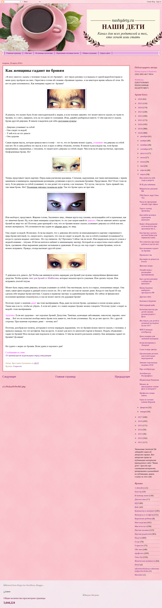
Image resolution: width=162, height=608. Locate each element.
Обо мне (28, 53)
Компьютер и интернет (145, 511)
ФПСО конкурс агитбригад (146, 330)
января (143, 411)
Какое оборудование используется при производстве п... (148, 226)
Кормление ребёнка (143, 518)
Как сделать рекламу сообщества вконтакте (149, 281)
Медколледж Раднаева (149, 380)
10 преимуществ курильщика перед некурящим (28, 355)
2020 (140, 124)
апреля (143, 170)
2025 (140, 103)
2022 (140, 116)
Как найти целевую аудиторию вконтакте (148, 217)
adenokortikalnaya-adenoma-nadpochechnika (147, 570)
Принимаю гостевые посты (67, 53)
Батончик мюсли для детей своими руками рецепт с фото (148, 313)
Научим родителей (143, 534)
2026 (140, 99)
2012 (140, 438)
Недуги (138, 538)
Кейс (137, 507)
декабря (144, 136)
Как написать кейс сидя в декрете (147, 179)
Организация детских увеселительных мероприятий (149, 355)
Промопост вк (146, 255)
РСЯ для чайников (147, 184)
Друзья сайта (145, 297)
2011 (140, 442)
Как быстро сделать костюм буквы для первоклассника (148, 235)
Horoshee (139, 575)
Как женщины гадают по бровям (149, 249)
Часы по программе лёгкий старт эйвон (149, 203)
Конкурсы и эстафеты (144, 515)
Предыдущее (122, 376)
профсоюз (139, 553)
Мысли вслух (140, 526)
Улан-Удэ (139, 557)
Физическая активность (145, 561)
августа (143, 153)
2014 (140, 430)
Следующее (9, 376)
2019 (140, 129)
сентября (144, 149)
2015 (140, 425)
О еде (137, 542)
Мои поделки (140, 522)
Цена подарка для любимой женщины (149, 337)
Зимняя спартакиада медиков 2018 (148, 363)
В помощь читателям (44, 53)
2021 (140, 120)
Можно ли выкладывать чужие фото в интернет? (149, 386)
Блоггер (138, 492)
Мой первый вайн (147, 305)
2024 (140, 107)
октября (144, 145)
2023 (140, 112)
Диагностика (140, 499)
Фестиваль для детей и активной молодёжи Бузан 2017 (149, 323)
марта (143, 174)
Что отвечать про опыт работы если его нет (149, 243)
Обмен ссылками (90, 53)
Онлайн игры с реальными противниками (147, 272)
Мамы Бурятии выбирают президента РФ (147, 290)
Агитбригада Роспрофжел (146, 374)
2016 (140, 421)
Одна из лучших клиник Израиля (147, 400)
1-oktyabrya (140, 488)
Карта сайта (105, 53)
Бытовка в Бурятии (148, 301)
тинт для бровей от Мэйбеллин (44, 278)
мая (142, 166)
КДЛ (137, 503)
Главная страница (14, 53)
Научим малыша (142, 530)
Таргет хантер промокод (146, 209)
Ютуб (137, 565)
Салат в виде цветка (148, 349)
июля (142, 157)
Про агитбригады (147, 369)
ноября (143, 141)
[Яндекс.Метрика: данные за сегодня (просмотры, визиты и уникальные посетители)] (91, 595)
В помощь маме (141, 495)
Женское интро (146, 266)
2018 (140, 133)
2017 (140, 417)
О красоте (17, 366)
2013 (140, 434)
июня (142, 162)
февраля (144, 407)
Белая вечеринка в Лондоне (147, 344)
